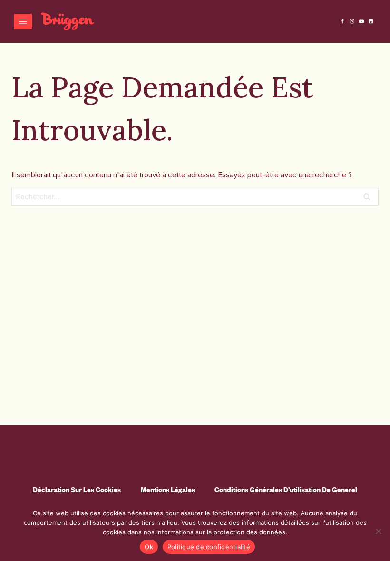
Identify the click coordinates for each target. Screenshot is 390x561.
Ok (149, 547)
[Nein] (378, 531)
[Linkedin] (371, 21)
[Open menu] (23, 21)
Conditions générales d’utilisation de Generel (285, 489)
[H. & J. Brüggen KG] (67, 21)
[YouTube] (361, 21)
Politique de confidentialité (208, 547)
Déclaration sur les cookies (77, 489)
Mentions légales (168, 489)
